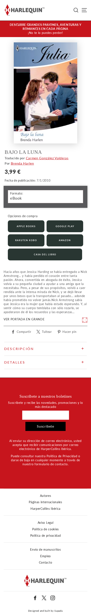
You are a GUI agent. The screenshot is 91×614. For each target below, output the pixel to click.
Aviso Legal (45, 522)
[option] (45, 29)
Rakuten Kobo (26, 240)
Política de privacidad (45, 535)
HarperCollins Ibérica (45, 508)
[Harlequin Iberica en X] (44, 598)
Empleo (45, 556)
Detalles (14, 362)
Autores (45, 495)
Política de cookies (45, 529)
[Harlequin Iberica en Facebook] (35, 598)
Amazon (65, 240)
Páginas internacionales (45, 502)
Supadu (58, 610)
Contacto (45, 562)
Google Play (65, 226)
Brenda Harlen (22, 163)
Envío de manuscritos (45, 549)
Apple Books (26, 226)
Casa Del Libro (45, 254)
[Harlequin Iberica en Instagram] (52, 598)
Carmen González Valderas (47, 158)
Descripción (19, 349)
